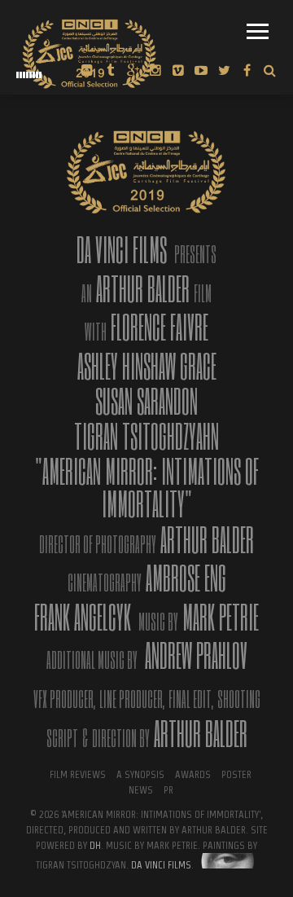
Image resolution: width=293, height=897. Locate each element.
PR (168, 790)
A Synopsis (140, 774)
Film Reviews (78, 774)
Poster (236, 774)
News (141, 790)
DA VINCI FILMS (161, 865)
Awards (193, 774)
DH (95, 845)
